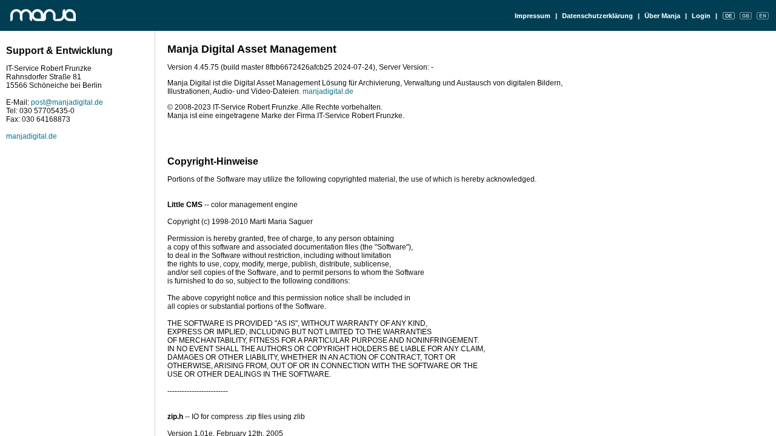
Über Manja (662, 15)
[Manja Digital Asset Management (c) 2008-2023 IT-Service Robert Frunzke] (50, 15)
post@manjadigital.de (67, 102)
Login (701, 15)
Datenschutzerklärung (597, 15)
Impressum (532, 15)
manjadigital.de (31, 136)
